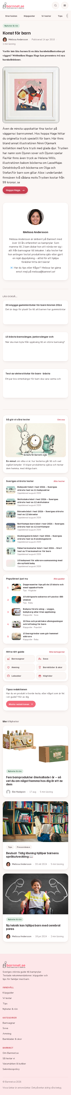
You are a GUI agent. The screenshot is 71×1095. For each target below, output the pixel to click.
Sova (45, 658)
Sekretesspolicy (11, 1069)
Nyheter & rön (10, 1009)
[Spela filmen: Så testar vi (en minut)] (35, 440)
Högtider (48, 675)
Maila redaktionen (19, 704)
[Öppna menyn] (64, 5)
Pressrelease (23, 847)
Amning (15, 667)
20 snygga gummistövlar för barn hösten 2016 (33, 305)
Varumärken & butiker (14, 1063)
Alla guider (59, 578)
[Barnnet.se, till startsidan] (13, 5)
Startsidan (11, 15)
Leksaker (16, 675)
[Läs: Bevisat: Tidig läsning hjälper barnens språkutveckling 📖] (35, 835)
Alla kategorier (57, 651)
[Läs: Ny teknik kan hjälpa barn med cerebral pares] (35, 908)
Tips (60, 15)
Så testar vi (9, 1058)
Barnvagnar (18, 658)
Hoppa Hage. (13, 190)
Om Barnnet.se (11, 1053)
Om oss (61, 419)
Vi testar (46, 15)
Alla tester (59, 481)
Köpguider (29, 15)
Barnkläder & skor (52, 667)
